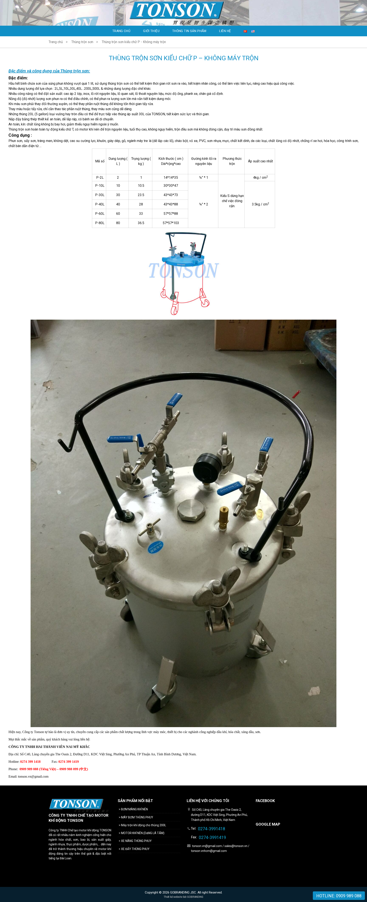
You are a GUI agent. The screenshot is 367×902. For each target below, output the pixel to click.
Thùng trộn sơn (82, 42)
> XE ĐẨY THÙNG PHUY (134, 849)
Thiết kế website (173, 896)
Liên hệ (225, 31)
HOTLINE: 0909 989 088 (338, 895)
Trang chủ (121, 31)
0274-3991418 (211, 828)
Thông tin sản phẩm (189, 31)
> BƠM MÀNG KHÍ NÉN (133, 809)
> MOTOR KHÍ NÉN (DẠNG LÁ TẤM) (141, 833)
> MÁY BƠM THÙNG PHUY (136, 817)
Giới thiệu (151, 31)
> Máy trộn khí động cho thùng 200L (142, 825)
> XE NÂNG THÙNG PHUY (135, 841)
